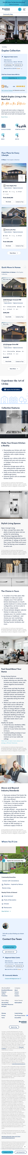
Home (3, 18)
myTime (3, 993)
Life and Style (5, 1002)
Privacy (3, 1015)
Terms (3, 1017)
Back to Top (14, 1027)
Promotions (4, 995)
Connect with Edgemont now (12, 978)
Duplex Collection (8, 187)
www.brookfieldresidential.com (8, 1137)
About (16, 990)
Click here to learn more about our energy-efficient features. (12, 742)
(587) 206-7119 (18, 65)
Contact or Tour (20, 202)
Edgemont (10, 18)
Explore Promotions (14, 4)
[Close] (25, 3)
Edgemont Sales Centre (11, 57)
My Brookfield (18, 1002)
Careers (17, 992)
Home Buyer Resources (7, 1004)
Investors (17, 995)
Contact (17, 993)
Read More (4, 117)
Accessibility (18, 1017)
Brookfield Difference (7, 990)
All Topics (4, 1006)
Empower (4, 992)
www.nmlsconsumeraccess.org (18, 1063)
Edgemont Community (18, 187)
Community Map (8, 14)
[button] (14, 184)
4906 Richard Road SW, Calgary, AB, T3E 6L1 (11, 1136)
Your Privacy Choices (20, 1015)
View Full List (5, 911)
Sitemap (4, 1013)
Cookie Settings (19, 1013)
